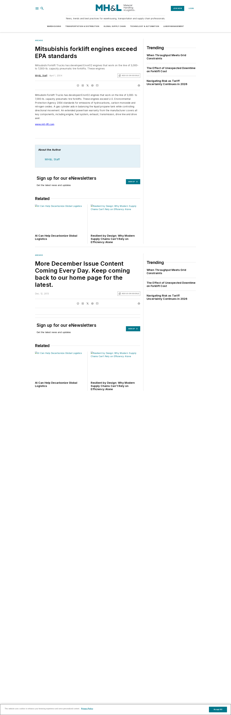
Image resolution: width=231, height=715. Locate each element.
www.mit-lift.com (44, 124)
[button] (37, 8)
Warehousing (54, 26)
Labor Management (173, 26)
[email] (97, 85)
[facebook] (78, 85)
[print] (139, 85)
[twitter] (87, 85)
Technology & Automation (144, 26)
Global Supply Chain (115, 26)
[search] (42, 8)
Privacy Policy (87, 709)
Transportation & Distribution (82, 26)
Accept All (218, 709)
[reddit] (92, 85)
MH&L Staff (41, 75)
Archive (39, 40)
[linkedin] (82, 85)
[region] (115, 709)
